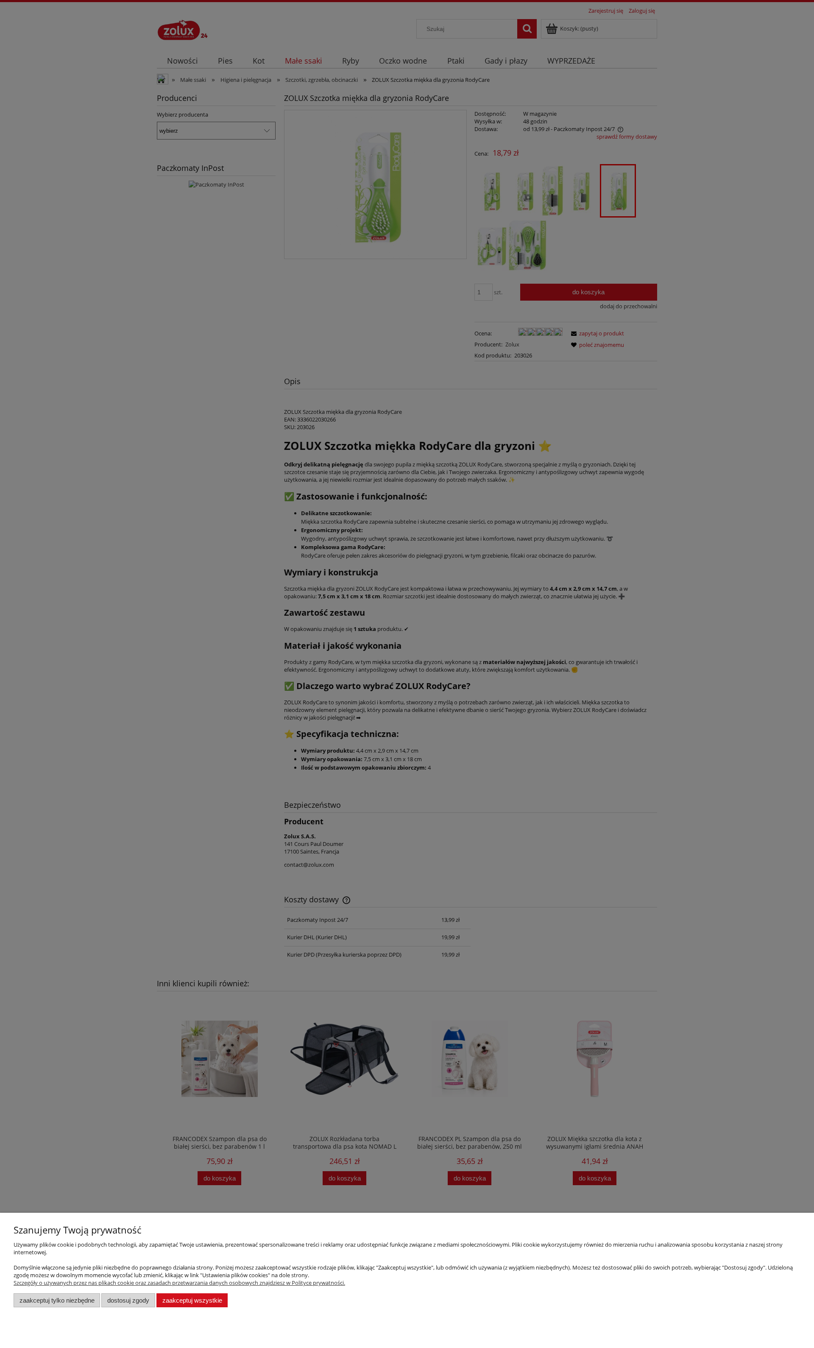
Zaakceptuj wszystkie (192, 1300)
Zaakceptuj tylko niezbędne (57, 1300)
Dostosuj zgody (128, 1300)
